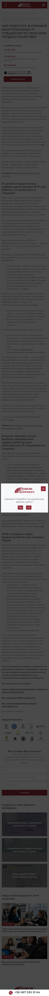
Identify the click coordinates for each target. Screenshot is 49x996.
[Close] (43, 488)
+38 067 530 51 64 (27, 992)
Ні (28, 507)
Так (20, 507)
